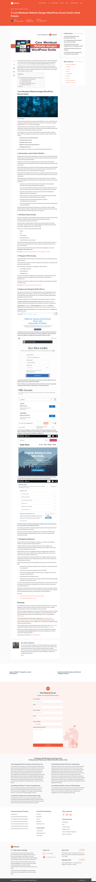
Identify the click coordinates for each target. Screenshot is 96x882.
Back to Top (82, 880)
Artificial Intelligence (71, 64)
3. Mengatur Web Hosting (26, 82)
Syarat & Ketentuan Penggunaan (69, 831)
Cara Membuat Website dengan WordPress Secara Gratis (31, 77)
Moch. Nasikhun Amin (36, 634)
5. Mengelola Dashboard (25, 84)
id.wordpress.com (45, 305)
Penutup (21, 86)
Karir (63, 824)
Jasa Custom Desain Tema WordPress (19, 821)
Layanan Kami (14, 814)
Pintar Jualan (39, 835)
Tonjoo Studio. (54, 625)
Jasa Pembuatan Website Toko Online (19, 823)
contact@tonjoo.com (51, 857)
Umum (67, 78)
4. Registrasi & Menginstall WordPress (28, 83)
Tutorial (68, 75)
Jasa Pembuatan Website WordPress (19, 816)
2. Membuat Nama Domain (26, 80)
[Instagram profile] (21, 655)
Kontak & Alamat (66, 826)
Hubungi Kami (74, 3)
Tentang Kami (42, 3)
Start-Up (38, 819)
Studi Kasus (54, 3)
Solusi (62, 3)
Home (12, 9)
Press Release (69, 73)
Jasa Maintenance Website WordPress (19, 819)
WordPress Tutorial (23, 9)
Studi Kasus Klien (40, 823)
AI (48, 3)
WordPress (27, 124)
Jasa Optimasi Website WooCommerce (20, 826)
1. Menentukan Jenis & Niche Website (28, 79)
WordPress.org (20, 616)
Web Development (70, 80)
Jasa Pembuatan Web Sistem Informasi (19, 828)
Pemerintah (39, 816)
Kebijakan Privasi (66, 829)
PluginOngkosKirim (40, 833)
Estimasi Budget (36, 721)
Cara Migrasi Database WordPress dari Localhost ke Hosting (36, 251)
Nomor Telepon (36, 710)
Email (34, 704)
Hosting (68, 66)
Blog (67, 3)
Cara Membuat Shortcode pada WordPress (32, 285)
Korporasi (38, 814)
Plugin (67, 71)
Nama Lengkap (36, 699)
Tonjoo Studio (39, 830)
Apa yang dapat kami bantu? (39, 727)
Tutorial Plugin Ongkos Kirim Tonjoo (28, 598)
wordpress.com (28, 305)
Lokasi (34, 715)
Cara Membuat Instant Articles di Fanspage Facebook (32, 595)
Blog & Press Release (67, 834)
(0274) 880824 (49, 853)
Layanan (68, 69)
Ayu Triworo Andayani (18, 21)
